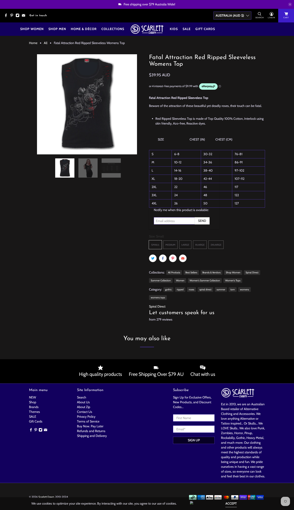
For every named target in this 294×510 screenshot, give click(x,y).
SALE (32, 416)
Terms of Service (88, 421)
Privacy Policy (86, 416)
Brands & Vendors (211, 272)
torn (232, 289)
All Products (174, 272)
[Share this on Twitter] (153, 258)
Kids (174, 29)
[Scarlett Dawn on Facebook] (7, 16)
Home (33, 43)
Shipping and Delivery (92, 436)
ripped (180, 289)
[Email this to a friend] (183, 258)
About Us (83, 402)
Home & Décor (84, 29)
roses (191, 289)
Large (185, 244)
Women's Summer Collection (205, 280)
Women (180, 280)
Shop (32, 402)
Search (81, 397)
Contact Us (84, 412)
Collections (112, 29)
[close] (290, 4)
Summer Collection (161, 280)
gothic (168, 289)
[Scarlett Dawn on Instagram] (18, 16)
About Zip (83, 407)
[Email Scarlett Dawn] (24, 16)
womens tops (158, 297)
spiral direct (205, 289)
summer (221, 289)
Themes (34, 412)
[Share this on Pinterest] (173, 258)
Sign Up (194, 440)
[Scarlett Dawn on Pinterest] (13, 16)
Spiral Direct (252, 272)
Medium (170, 244)
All (45, 43)
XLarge (200, 244)
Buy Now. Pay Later (90, 426)
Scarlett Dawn (46, 496)
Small (155, 244)
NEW (32, 397)
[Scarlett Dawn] (147, 29)
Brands (34, 407)
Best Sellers (191, 272)
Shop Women (32, 29)
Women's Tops (232, 280)
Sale (187, 29)
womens (244, 289)
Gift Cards (205, 29)
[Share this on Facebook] (163, 258)
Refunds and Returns (91, 431)
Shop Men (57, 29)
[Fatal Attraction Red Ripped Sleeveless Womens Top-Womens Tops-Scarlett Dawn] (87, 104)
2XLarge (216, 244)
